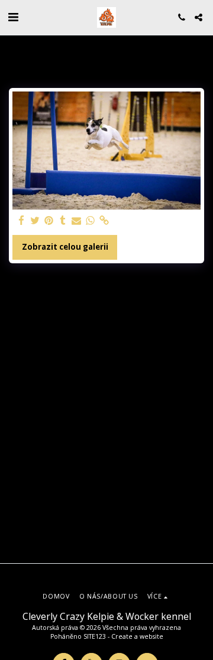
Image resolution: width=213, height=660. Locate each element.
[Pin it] (49, 220)
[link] (104, 220)
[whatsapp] (90, 220)
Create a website (137, 636)
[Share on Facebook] (22, 220)
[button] (13, 17)
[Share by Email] (77, 220)
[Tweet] (35, 220)
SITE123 (94, 636)
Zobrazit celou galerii (65, 246)
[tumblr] (62, 220)
